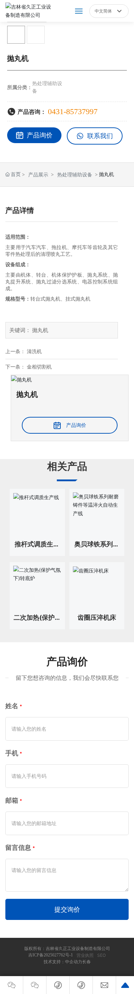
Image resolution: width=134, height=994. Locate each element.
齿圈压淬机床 (97, 617)
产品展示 (38, 174)
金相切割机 (39, 367)
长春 (86, 961)
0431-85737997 (73, 111)
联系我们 (100, 136)
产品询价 (40, 135)
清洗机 (34, 351)
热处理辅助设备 (74, 174)
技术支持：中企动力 (63, 961)
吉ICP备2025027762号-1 (50, 955)
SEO (101, 955)
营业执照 (85, 955)
